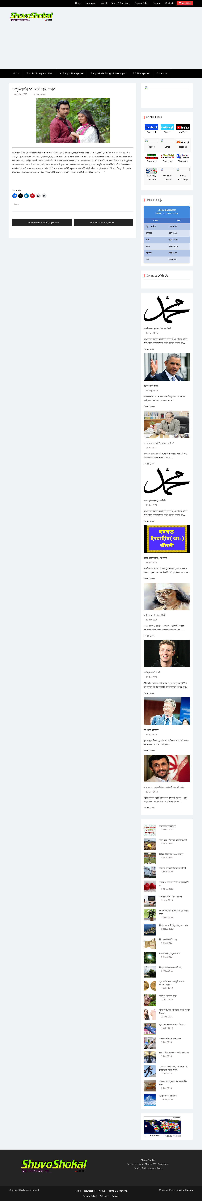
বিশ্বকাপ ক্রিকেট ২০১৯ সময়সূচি (171, 854)
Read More (149, 349)
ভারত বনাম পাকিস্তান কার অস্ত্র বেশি (173, 840)
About (104, 3)
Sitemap (157, 3)
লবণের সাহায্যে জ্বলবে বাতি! (169, 953)
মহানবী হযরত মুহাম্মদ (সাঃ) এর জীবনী (157, 328)
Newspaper (91, 3)
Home (78, 3)
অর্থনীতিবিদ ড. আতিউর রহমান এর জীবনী (159, 443)
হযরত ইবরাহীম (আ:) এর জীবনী (155, 558)
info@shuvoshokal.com (151, 1168)
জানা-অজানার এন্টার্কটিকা (168, 1096)
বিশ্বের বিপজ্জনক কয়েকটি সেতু (170, 967)
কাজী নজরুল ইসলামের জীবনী (154, 615)
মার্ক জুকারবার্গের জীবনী (152, 672)
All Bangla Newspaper (71, 73)
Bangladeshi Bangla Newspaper (108, 73)
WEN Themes (186, 1190)
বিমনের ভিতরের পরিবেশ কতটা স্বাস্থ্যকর (174, 1052)
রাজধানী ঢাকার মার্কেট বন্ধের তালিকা (172, 868)
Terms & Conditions (120, 3)
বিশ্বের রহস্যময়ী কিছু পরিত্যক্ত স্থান (173, 925)
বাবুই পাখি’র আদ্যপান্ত (167, 996)
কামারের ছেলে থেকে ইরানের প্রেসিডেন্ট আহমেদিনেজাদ (164, 787)
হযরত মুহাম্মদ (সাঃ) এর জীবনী (155, 500)
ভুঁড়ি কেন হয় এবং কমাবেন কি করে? (172, 1024)
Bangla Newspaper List (39, 73)
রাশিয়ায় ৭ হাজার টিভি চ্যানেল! (170, 896)
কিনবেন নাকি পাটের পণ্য (168, 939)
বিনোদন (16, 204)
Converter (162, 73)
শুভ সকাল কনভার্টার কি (167, 826)
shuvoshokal (40, 94)
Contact (169, 3)
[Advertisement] (101, 47)
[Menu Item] (57, 4)
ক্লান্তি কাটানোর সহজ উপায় (170, 1038)
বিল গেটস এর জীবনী (151, 730)
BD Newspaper (141, 73)
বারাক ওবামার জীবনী (151, 386)
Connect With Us (157, 275)
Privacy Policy (141, 3)
